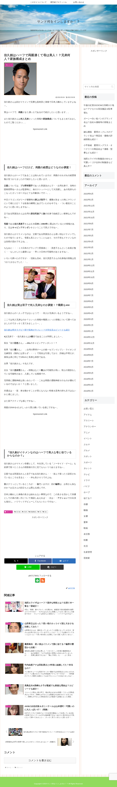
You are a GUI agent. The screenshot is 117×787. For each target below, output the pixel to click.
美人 (45, 512)
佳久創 (18, 512)
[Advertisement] (40, 145)
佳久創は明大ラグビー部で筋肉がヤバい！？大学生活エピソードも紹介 (37, 330)
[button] (52, 567)
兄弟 (25, 512)
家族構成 (33, 512)
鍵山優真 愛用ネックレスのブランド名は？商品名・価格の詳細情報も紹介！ (98, 135)
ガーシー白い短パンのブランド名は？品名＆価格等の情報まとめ (98, 122)
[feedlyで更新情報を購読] (37, 580)
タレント (9, 512)
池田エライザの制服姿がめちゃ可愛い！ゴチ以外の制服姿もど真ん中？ (98, 162)
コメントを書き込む (40, 760)
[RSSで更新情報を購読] (42, 580)
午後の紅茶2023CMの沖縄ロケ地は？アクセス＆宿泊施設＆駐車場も (99, 109)
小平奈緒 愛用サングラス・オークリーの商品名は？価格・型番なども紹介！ (98, 149)
